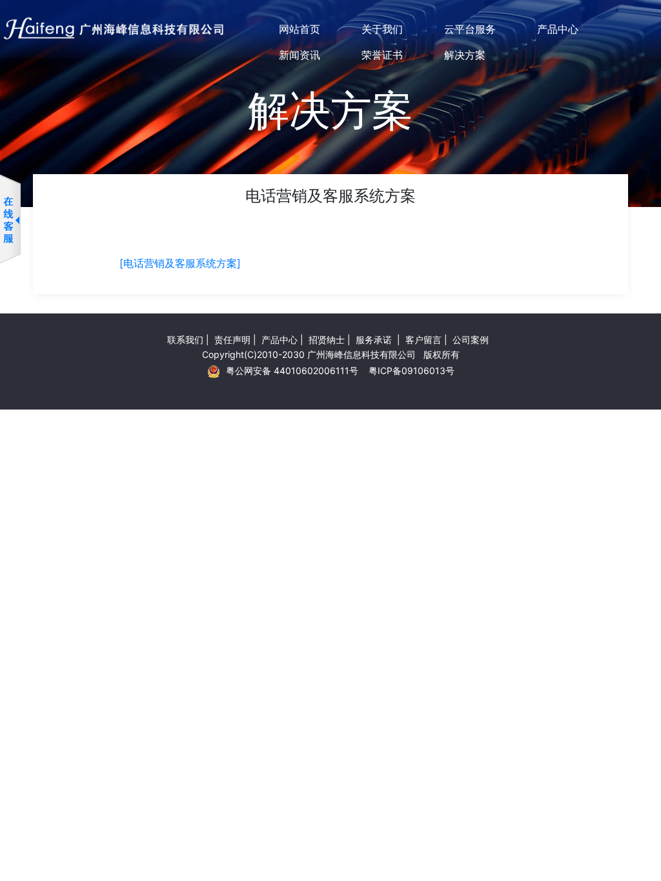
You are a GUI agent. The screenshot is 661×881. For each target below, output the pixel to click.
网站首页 (299, 29)
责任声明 (232, 339)
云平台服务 (470, 29)
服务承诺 (375, 339)
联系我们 (185, 339)
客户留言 (423, 339)
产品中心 (557, 29)
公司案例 (471, 339)
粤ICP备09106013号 (411, 370)
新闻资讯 (299, 54)
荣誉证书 (382, 54)
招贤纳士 (327, 339)
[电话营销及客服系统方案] (180, 263)
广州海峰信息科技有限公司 (361, 354)
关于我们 (382, 29)
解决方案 (464, 54)
